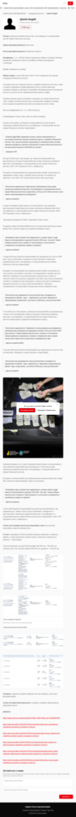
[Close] (57, 404)
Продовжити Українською (46, 410)
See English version (27, 410)
